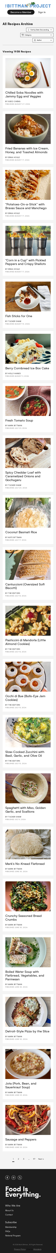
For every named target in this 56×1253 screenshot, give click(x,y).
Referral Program (13, 1235)
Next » (41, 1159)
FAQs (7, 1231)
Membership (11, 1227)
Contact (9, 1214)
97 (34, 1159)
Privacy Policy (20, 1249)
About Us (9, 1210)
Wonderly (37, 1249)
